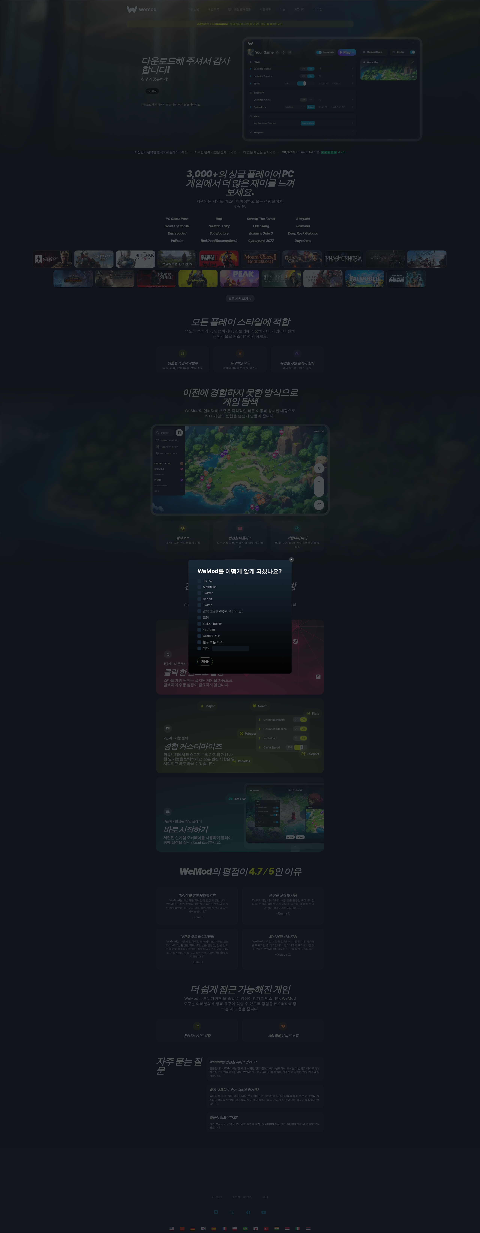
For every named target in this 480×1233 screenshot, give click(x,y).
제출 (205, 661)
